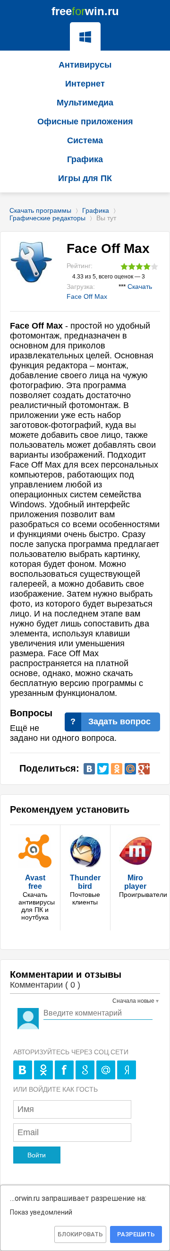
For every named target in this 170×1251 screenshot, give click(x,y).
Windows (85, 36)
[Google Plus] (144, 768)
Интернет (85, 83)
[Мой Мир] (130, 768)
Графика (95, 210)
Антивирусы (85, 65)
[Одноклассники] (116, 768)
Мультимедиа (85, 102)
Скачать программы (40, 210)
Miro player (135, 882)
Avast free (35, 882)
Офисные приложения (85, 121)
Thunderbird (85, 882)
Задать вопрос (119, 721)
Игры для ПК (85, 178)
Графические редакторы (47, 218)
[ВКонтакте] (89, 768)
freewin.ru (85, 11)
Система (85, 140)
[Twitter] (103, 768)
